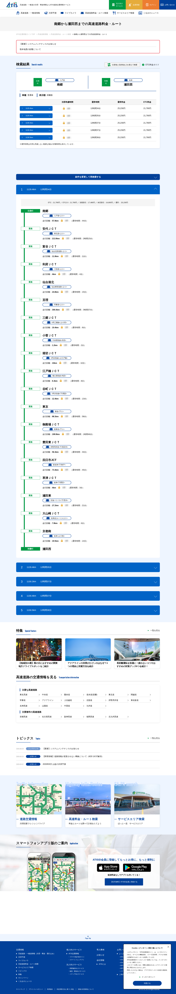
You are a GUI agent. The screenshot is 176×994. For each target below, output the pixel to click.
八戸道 (62, 80)
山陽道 (45, 706)
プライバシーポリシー (36, 989)
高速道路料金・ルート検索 (96, 13)
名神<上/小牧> (59, 536)
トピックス (22, 971)
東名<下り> (59, 411)
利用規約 (50, 989)
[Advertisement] (88, 158)
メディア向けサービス (77, 974)
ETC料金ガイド (152, 65)
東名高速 (23, 695)
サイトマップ (20, 989)
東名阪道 (135, 700)
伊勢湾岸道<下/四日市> (59, 447)
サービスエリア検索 (125, 13)
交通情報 (20, 950)
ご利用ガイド (124, 974)
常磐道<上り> (59, 305)
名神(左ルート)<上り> (59, 518)
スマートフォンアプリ (77, 960)
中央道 (45, 695)
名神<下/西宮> (59, 482)
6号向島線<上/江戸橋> (59, 358)
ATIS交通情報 (74, 954)
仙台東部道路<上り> (59, 287)
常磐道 (23, 700)
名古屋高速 (47, 717)
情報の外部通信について (86, 989)
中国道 (67, 706)
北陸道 (89, 700)
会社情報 (100, 960)
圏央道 (67, 695)
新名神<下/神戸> (59, 465)
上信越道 (68, 700)
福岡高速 (90, 717)
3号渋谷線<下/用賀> (59, 393)
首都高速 (23, 717)
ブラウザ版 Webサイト (77, 957)
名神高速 (23, 706)
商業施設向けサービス (77, 968)
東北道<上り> (59, 233)
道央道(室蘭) (91, 695)
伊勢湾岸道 (113, 700)
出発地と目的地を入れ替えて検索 (124, 65)
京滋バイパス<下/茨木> (59, 500)
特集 (20, 974)
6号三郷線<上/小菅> (59, 322)
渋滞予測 (52, 13)
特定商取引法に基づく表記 (65, 989)
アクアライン (48, 700)
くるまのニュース (151, 13)
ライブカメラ (70, 13)
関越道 (134, 695)
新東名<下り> (59, 429)
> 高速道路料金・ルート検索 (60, 34)
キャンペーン (23, 978)
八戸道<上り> (59, 216)
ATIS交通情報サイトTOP (25, 34)
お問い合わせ (122, 950)
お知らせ (100, 955)
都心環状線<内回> (59, 376)
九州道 (89, 706)
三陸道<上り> (59, 269)
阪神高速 (68, 717)
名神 (130, 80)
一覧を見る (155, 630)
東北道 (111, 695)
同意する (147, 983)
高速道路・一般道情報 (30, 13)
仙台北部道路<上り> (59, 251)
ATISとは (102, 964)
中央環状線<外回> (59, 340)
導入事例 (100, 950)
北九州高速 (113, 717)
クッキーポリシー (148, 977)
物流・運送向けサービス (77, 971)
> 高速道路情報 (42, 34)
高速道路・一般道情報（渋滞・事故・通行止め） (36, 954)
